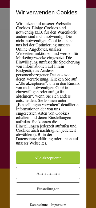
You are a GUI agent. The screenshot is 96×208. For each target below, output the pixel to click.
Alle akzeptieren (48, 157)
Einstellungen (48, 188)
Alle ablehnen (48, 173)
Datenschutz (39, 204)
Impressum (58, 204)
